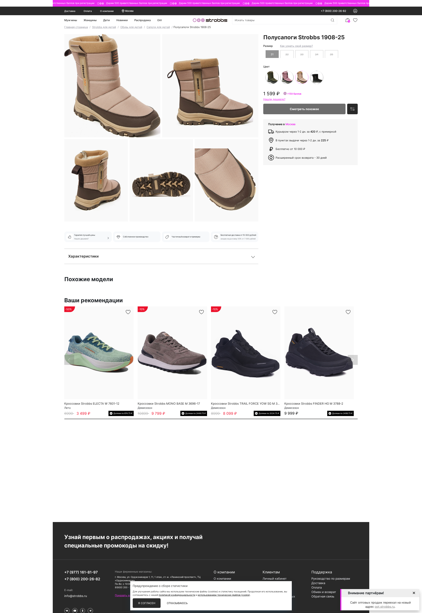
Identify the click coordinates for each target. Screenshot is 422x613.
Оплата (88, 11)
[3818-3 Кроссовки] (245, 352)
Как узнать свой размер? (296, 45)
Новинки (122, 20)
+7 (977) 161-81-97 (81, 572)
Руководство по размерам (330, 578)
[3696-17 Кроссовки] (172, 352)
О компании (107, 11)
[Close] (414, 593)
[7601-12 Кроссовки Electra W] (99, 352)
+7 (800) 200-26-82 (333, 11)
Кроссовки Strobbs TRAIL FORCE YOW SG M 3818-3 (248, 403)
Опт (159, 20)
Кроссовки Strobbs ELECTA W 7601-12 (91, 403)
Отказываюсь (177, 603)
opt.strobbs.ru (385, 606)
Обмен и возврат (323, 592)
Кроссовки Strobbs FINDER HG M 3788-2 (313, 403)
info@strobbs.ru (75, 596)
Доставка (69, 11)
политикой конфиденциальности (177, 595)
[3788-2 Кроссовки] (319, 352)
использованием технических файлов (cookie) (224, 595)
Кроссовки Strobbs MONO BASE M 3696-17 (169, 403)
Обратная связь (322, 596)
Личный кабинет (275, 578)
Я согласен (146, 603)
